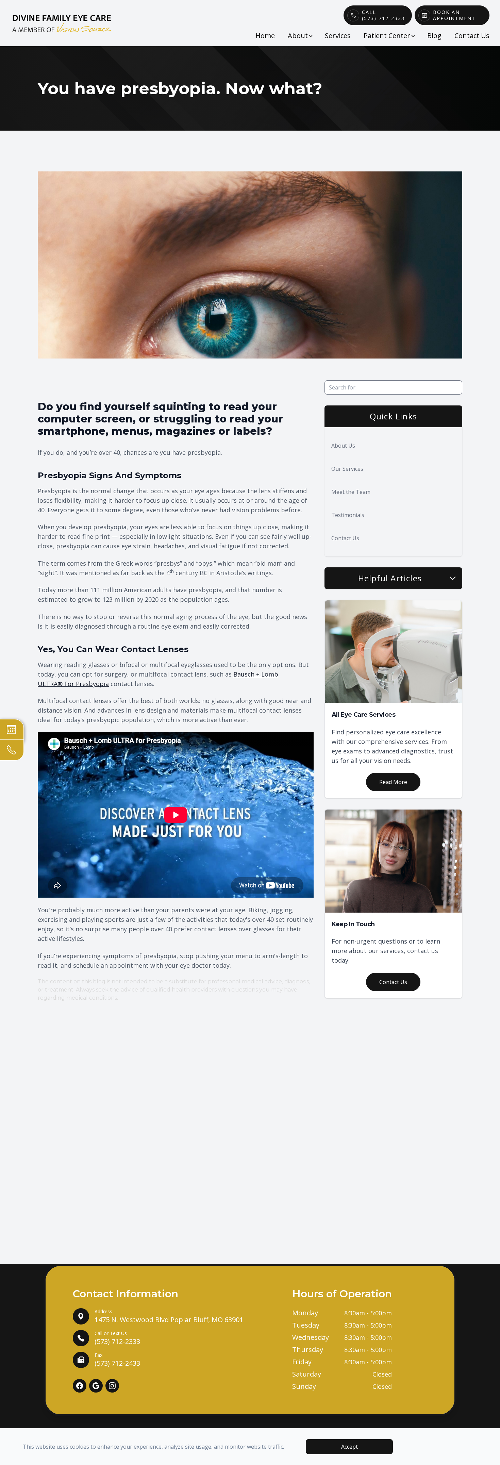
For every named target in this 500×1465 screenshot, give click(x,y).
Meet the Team (350, 492)
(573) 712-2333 (117, 1338)
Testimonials (347, 515)
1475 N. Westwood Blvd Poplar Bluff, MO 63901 (169, 1316)
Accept (349, 1446)
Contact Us (471, 35)
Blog (434, 35)
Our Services (347, 468)
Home (265, 35)
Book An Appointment (454, 15)
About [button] (298, 35)
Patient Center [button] (387, 35)
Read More (393, 782)
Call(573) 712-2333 (383, 15)
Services (338, 35)
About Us (343, 445)
